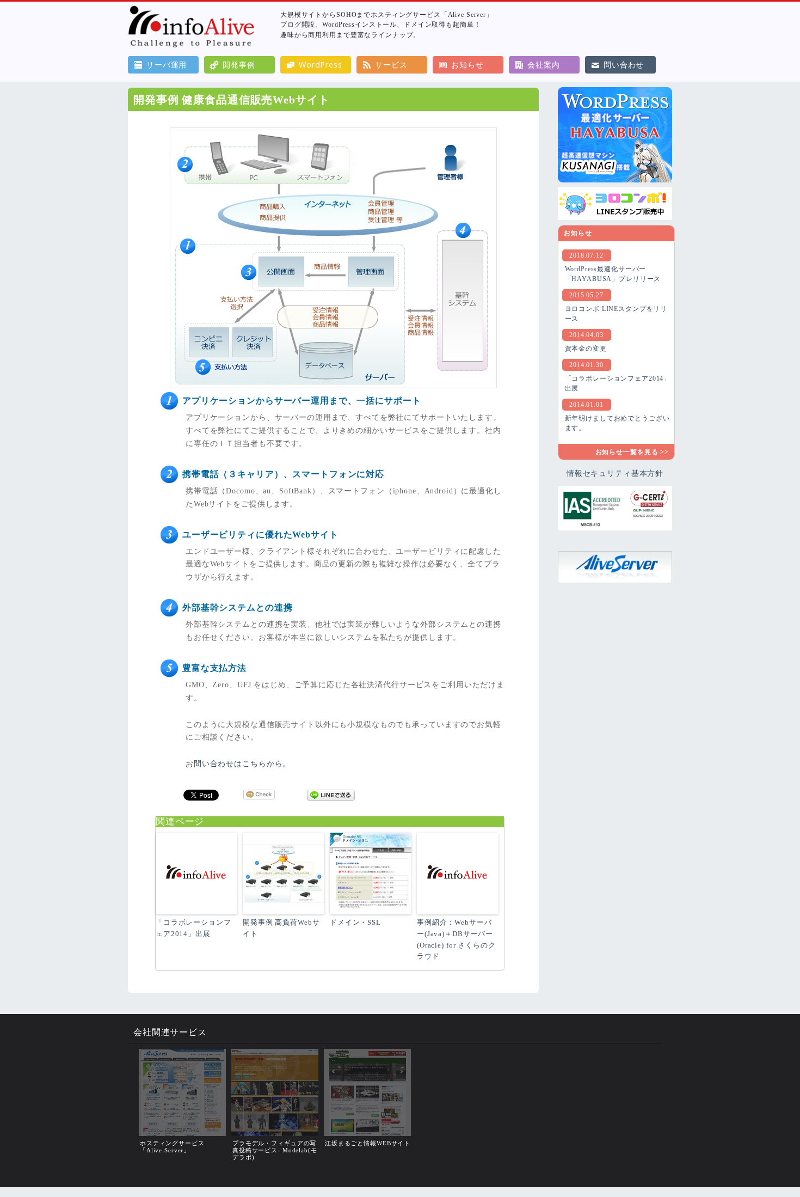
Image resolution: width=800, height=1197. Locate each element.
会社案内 (543, 64)
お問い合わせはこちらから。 (238, 764)
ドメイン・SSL (355, 922)
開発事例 (239, 64)
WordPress (320, 64)
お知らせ (467, 64)
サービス (391, 64)
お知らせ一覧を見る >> (632, 452)
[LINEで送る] (331, 794)
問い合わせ (624, 64)
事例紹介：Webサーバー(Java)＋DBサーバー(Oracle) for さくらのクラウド (456, 939)
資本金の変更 (586, 348)
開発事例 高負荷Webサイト (281, 928)
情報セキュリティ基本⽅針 (615, 473)
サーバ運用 (166, 64)
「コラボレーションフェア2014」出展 (193, 928)
